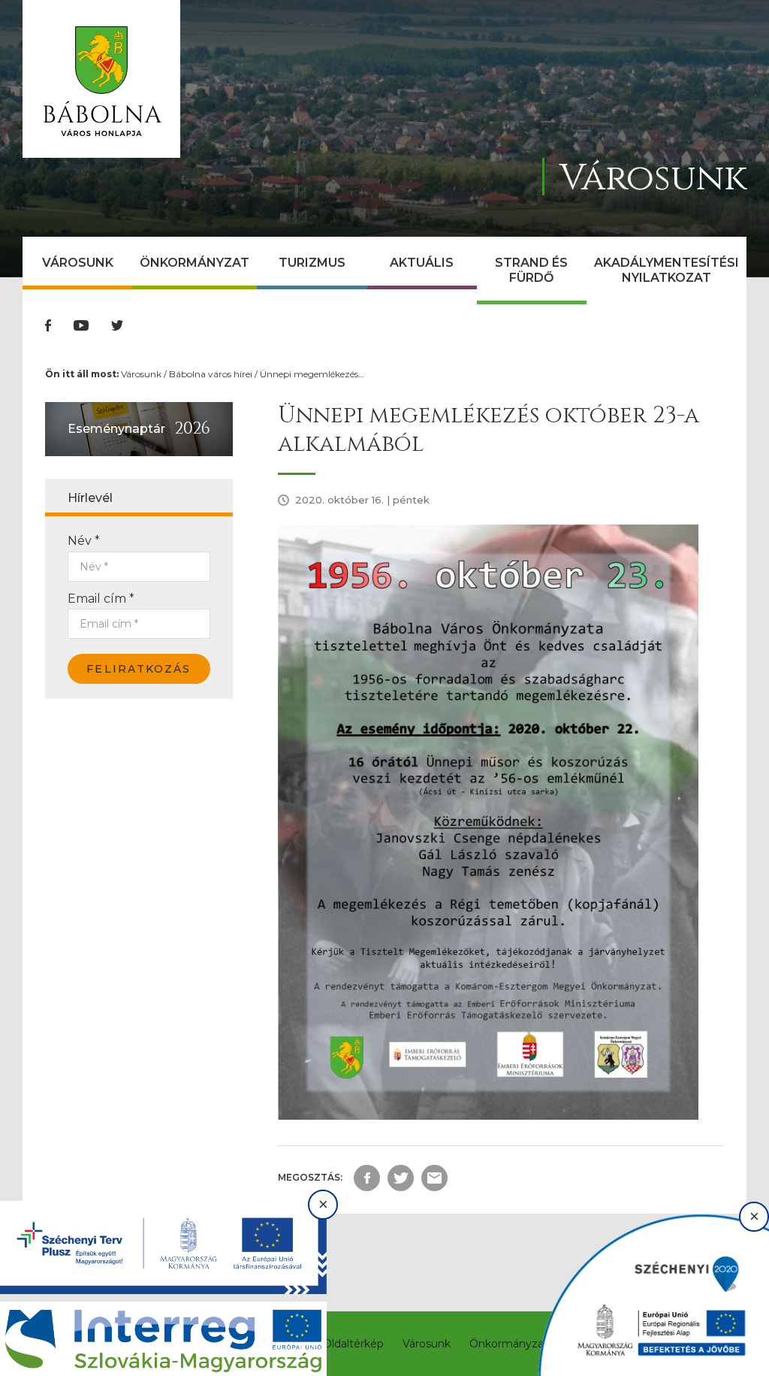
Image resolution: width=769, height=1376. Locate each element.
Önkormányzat (194, 263)
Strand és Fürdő (531, 270)
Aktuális (422, 263)
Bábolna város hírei (210, 374)
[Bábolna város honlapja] (101, 79)
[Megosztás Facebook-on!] (367, 1178)
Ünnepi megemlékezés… (312, 374)
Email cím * (101, 598)
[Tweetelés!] (401, 1178)
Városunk (77, 263)
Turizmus (312, 263)
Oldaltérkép (353, 1343)
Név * (84, 541)
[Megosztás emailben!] (434, 1178)
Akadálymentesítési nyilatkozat (666, 270)
